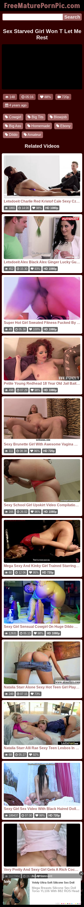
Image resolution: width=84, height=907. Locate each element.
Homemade (40, 126)
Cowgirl (14, 117)
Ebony (65, 126)
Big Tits (37, 117)
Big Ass (14, 126)
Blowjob (60, 117)
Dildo (12, 135)
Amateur (34, 135)
